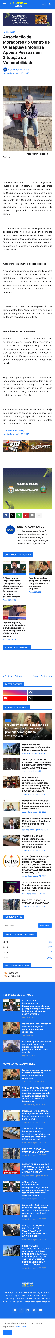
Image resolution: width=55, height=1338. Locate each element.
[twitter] (40, 698)
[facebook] (40, 692)
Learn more (20, 1326)
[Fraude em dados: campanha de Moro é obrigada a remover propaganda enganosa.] (11, 1028)
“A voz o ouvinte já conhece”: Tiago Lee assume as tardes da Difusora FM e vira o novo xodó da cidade (36, 886)
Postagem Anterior (13, 676)
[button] (4, 4)
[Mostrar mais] (39, 515)
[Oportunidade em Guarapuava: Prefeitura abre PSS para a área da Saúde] (11, 749)
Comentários (13, 976)
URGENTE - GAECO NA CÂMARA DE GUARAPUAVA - (36, 901)
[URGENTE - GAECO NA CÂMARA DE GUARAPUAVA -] (11, 904)
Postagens (12, 973)
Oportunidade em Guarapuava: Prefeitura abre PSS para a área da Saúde (36, 747)
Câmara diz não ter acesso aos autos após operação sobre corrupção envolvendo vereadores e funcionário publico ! (36, 1210)
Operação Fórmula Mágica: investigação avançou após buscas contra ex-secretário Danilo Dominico (36, 804)
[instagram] (15, 692)
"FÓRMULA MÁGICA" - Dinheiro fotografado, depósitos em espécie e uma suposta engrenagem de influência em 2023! (36, 841)
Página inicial (9, 32)
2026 (27, 957)
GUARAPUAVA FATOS (30, 526)
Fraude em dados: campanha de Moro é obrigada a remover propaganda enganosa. (39, 583)
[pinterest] (27, 1310)
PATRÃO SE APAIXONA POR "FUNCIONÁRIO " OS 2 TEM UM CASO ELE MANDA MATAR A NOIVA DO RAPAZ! (37, 1168)
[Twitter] (12, 515)
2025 (27, 952)
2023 (27, 942)
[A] (11, 1005)
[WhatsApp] (19, 515)
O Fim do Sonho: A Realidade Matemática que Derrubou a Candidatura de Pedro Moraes (36, 822)
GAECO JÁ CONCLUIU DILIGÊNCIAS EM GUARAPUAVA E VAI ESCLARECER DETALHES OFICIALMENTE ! (34, 1230)
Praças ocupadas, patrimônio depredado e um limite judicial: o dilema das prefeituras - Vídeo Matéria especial (14, 629)
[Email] (32, 515)
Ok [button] (7, 1332)
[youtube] (15, 698)
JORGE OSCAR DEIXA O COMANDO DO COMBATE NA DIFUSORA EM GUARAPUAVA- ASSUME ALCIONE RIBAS (37, 763)
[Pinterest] (26, 515)
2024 (27, 947)
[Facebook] (6, 515)
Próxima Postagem (41, 676)
